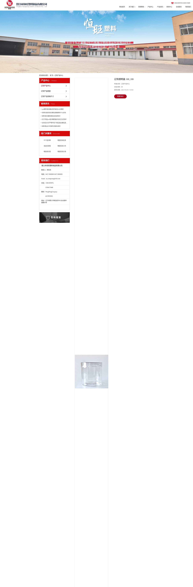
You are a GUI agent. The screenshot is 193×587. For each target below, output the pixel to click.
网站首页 (122, 7)
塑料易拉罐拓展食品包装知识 (51, 116)
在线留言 (179, 7)
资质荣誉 (141, 7)
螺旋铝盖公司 (62, 146)
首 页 (51, 75)
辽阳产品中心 (59, 75)
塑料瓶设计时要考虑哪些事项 (51, 126)
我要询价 (120, 96)
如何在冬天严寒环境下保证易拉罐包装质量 (55, 123)
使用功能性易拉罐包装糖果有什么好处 (54, 112)
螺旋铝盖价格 (62, 151)
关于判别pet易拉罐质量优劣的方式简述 (54, 119)
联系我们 (188, 7)
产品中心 (150, 7)
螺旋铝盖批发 (62, 140)
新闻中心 (169, 7)
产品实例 (160, 7)
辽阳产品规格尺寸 (47, 96)
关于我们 (131, 7)
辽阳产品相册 (46, 91)
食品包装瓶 (47, 146)
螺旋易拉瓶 (47, 151)
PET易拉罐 (47, 140)
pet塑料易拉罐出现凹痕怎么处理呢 (53, 109)
